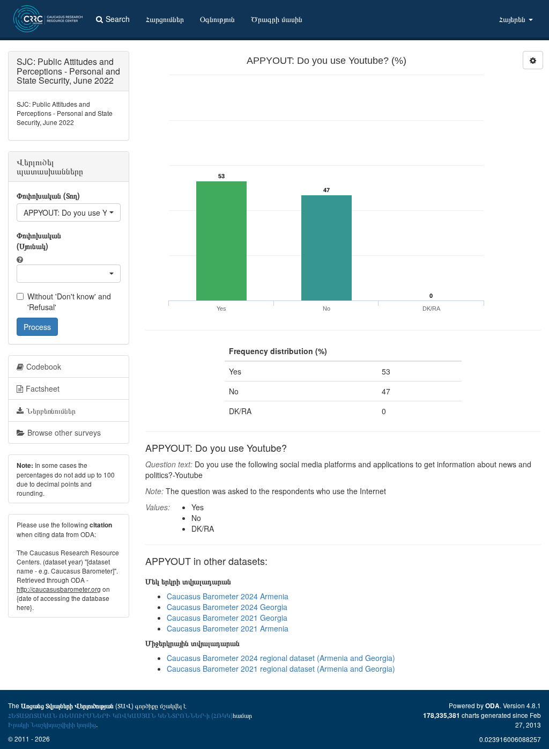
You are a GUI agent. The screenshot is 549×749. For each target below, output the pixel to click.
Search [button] (118, 18)
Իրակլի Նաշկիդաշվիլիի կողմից (52, 724)
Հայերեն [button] (513, 18)
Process (37, 326)
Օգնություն (217, 18)
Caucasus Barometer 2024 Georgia (227, 606)
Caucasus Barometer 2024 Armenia (227, 596)
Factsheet (43, 388)
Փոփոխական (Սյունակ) (39, 240)
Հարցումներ (165, 18)
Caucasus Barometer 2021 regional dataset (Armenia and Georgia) (281, 668)
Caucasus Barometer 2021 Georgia (227, 617)
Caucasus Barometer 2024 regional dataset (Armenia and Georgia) (281, 657)
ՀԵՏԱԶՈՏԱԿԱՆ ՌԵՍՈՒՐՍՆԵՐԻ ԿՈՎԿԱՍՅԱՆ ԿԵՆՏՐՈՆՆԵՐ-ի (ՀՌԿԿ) (120, 714)
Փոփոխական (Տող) (48, 195)
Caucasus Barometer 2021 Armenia (227, 628)
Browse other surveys (64, 432)
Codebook (43, 366)
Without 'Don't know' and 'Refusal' (69, 301)
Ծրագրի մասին (276, 18)
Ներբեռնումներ (51, 410)
